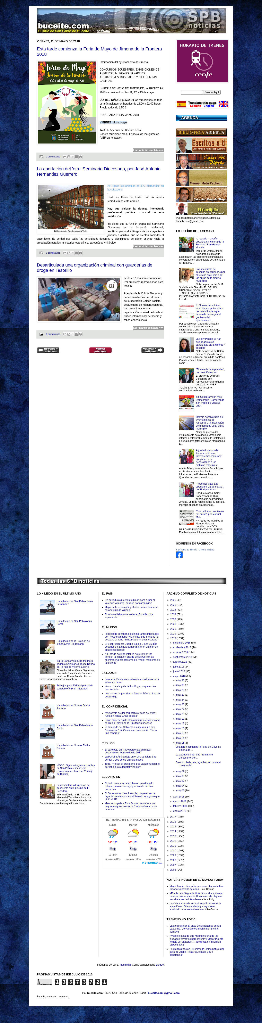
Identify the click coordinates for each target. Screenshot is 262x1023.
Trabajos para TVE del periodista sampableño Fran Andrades (75, 687)
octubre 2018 (181, 652)
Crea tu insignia (206, 549)
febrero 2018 (180, 806)
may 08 (180, 776)
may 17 (180, 723)
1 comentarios (53, 334)
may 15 (180, 733)
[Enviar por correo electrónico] (65, 157)
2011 (173, 845)
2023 (173, 614)
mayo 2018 (179, 676)
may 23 (180, 704)
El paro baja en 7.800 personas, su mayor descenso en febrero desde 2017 (128, 751)
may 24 (180, 699)
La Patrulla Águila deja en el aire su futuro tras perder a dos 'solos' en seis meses (130, 758)
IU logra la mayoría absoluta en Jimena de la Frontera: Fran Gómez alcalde (210, 243)
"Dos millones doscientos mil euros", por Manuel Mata (210, 514)
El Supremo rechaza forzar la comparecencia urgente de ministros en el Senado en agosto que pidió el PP (132, 796)
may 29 (180, 690)
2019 (173, 633)
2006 (173, 869)
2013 (173, 836)
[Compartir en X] (73, 157)
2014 (173, 831)
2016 (173, 821)
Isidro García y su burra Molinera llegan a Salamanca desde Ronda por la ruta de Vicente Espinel (76, 664)
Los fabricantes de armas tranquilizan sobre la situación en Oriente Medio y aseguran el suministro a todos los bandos (195, 906)
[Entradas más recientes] (48, 350)
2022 (173, 619)
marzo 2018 (180, 801)
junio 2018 (179, 671)
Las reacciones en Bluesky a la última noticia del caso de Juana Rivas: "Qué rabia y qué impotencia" (197, 952)
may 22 (180, 709)
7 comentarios (53, 156)
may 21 (180, 714)
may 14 (180, 738)
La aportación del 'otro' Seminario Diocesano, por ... (194, 756)
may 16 (180, 728)
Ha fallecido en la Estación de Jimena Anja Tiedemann (73, 642)
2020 (173, 629)
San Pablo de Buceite (186, 549)
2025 (173, 605)
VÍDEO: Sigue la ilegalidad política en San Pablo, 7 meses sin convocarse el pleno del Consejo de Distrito (76, 770)
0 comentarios (53, 253)
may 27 (180, 694)
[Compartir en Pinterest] (80, 157)
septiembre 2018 (183, 657)
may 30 (180, 685)
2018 (173, 638)
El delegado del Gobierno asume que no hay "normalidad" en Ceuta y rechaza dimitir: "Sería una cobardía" (131, 730)
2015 (173, 826)
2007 (173, 865)
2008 (173, 860)
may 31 (180, 680)
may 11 (180, 742)
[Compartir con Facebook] (77, 157)
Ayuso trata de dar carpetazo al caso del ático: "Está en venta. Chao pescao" (130, 714)
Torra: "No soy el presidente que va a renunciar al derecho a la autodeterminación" (132, 765)
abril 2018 (179, 796)
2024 (173, 609)
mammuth (125, 964)
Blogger (160, 964)
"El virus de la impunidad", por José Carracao (210, 371)
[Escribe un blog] (69, 157)
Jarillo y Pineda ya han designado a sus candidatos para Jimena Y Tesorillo (210, 343)
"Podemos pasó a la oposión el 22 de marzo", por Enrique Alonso (210, 486)
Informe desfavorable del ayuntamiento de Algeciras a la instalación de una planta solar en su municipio (210, 423)
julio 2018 (179, 666)
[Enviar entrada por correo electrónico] (41, 156)
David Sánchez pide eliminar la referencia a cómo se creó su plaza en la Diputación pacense (132, 722)
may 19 (180, 718)
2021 (173, 624)
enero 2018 (180, 811)
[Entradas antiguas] (152, 350)
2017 (173, 817)
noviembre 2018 (182, 647)
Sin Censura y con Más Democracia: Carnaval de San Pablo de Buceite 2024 (210, 401)
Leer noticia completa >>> (148, 150)
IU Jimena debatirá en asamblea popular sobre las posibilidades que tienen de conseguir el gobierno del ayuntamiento (209, 313)
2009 (173, 855)
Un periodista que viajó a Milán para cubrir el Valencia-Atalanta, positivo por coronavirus (130, 601)
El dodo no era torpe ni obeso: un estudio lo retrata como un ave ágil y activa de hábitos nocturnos (129, 786)
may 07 (180, 781)
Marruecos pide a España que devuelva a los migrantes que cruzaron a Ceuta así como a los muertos (131, 806)
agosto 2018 (180, 661)
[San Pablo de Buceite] (179, 557)
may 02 (180, 790)
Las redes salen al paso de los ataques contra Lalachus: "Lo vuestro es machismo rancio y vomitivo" (195, 928)
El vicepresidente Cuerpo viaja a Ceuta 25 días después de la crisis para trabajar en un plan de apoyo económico (131, 647)
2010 (173, 850)
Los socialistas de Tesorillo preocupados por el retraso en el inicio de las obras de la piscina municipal (210, 275)
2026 (173, 600)
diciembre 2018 (182, 642)
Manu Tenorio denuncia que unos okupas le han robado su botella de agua (197, 888)
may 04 (180, 785)
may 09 (180, 771)
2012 (173, 841)
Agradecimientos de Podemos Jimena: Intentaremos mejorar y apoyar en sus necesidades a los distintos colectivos (208, 458)
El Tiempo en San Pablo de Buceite (133, 819)
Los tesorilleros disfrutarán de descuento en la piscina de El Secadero (73, 788)
